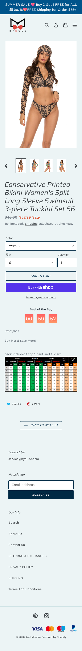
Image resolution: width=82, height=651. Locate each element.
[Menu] (74, 25)
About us (15, 534)
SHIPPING (15, 578)
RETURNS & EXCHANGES (27, 556)
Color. (9, 238)
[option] (21, 165)
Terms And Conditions (25, 589)
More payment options (41, 297)
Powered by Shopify (54, 637)
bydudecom (33, 637)
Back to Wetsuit (44, 425)
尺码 (8, 254)
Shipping (31, 223)
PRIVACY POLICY (20, 567)
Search (13, 523)
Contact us (16, 545)
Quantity (63, 254)
